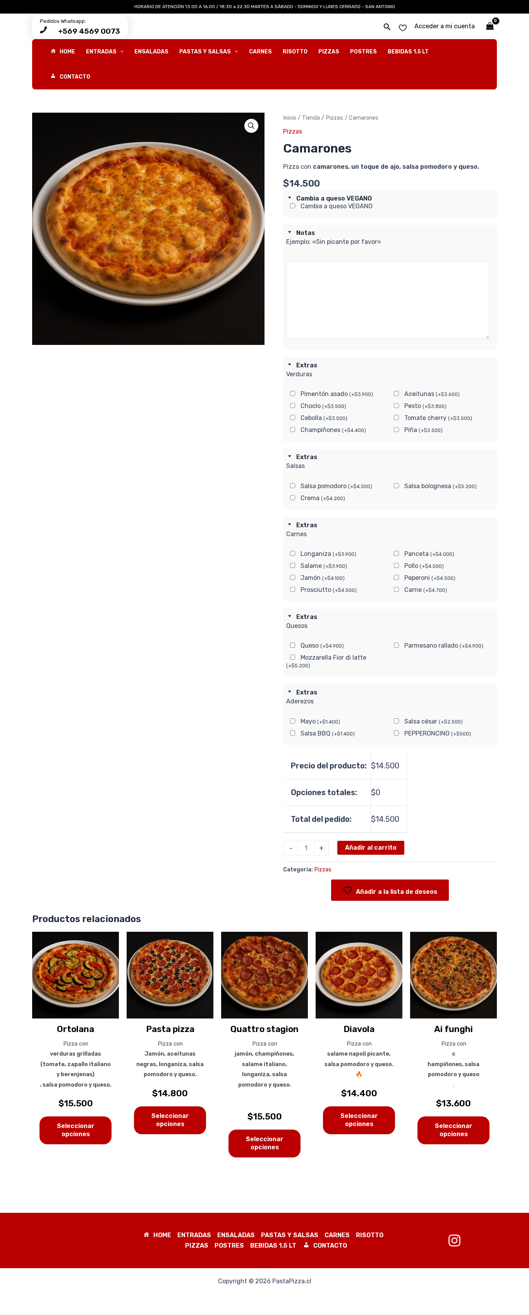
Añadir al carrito (371, 847)
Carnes (337, 1235)
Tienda (311, 117)
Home (162, 1235)
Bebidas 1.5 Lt (273, 1245)
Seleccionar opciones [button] (75, 1130)
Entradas (194, 1235)
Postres (229, 1245)
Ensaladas (236, 1235)
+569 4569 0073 (89, 31)
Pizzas (334, 117)
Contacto (330, 1245)
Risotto (369, 1235)
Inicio (289, 117)
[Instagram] (454, 1240)
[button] (387, 27)
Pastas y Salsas (289, 1235)
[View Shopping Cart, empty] (490, 26)
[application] (120, 51)
